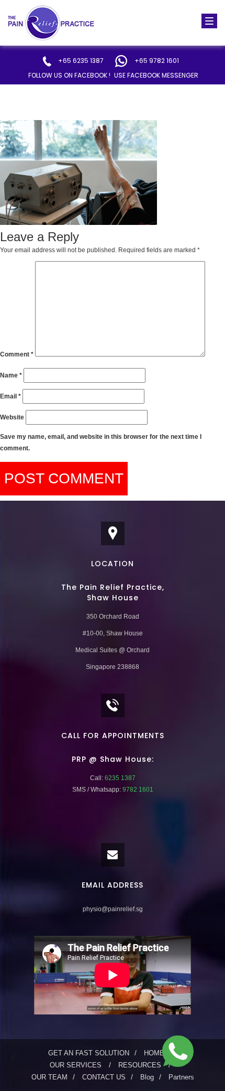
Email (10, 396)
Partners (181, 1077)
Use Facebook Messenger (156, 75)
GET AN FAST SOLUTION (88, 1053)
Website (12, 417)
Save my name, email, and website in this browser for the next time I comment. (100, 442)
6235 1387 (119, 778)
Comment (16, 354)
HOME (154, 1053)
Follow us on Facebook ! (69, 75)
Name (11, 375)
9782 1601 (137, 789)
